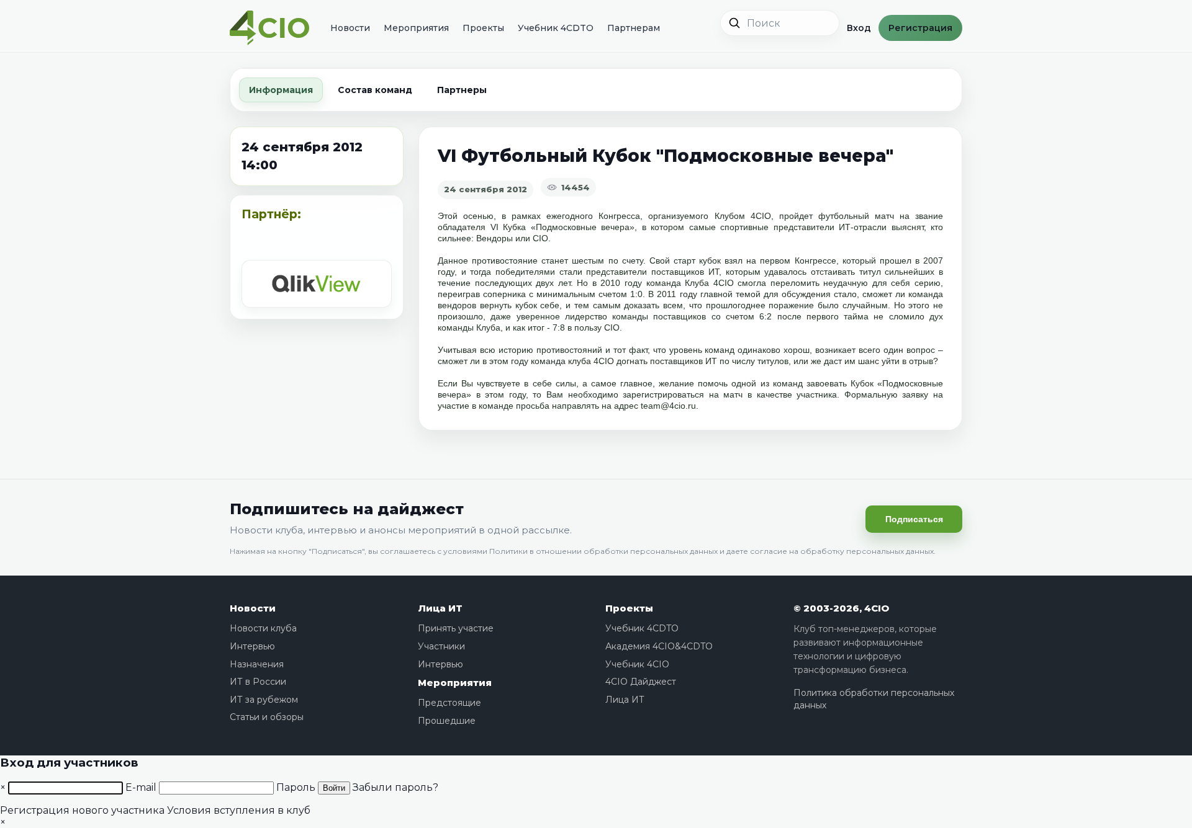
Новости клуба (263, 628)
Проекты (483, 27)
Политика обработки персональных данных (873, 699)
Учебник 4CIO (637, 664)
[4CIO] (269, 28)
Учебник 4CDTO (556, 27)
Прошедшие (447, 720)
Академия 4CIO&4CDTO (659, 646)
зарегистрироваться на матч (683, 394)
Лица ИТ (440, 608)
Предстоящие (449, 702)
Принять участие (456, 628)
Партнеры (462, 90)
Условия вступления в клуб (238, 810)
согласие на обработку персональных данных (842, 551)
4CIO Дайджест (640, 681)
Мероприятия (416, 27)
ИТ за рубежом (264, 699)
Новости (350, 27)
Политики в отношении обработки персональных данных (603, 551)
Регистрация (920, 27)
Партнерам (633, 27)
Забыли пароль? (395, 787)
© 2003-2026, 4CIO (841, 608)
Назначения (257, 664)
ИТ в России (258, 681)
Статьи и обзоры (267, 717)
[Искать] (734, 23)
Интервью (252, 646)
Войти (334, 788)
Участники (441, 646)
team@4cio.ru (668, 406)
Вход (859, 27)
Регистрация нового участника (82, 810)
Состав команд (375, 90)
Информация (281, 90)
